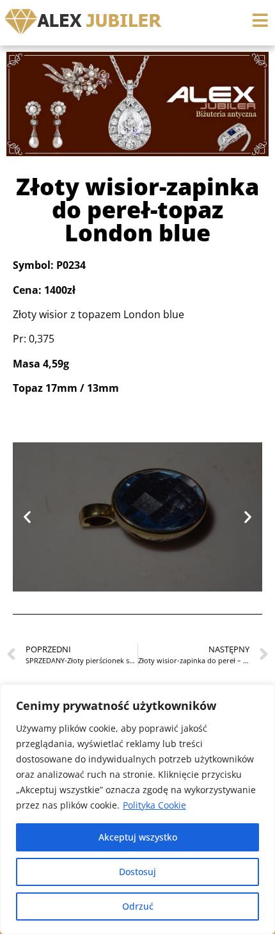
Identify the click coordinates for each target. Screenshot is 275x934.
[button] (27, 517)
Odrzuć (137, 906)
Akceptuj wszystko (137, 837)
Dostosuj (137, 872)
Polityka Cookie (154, 805)
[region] (137, 809)
